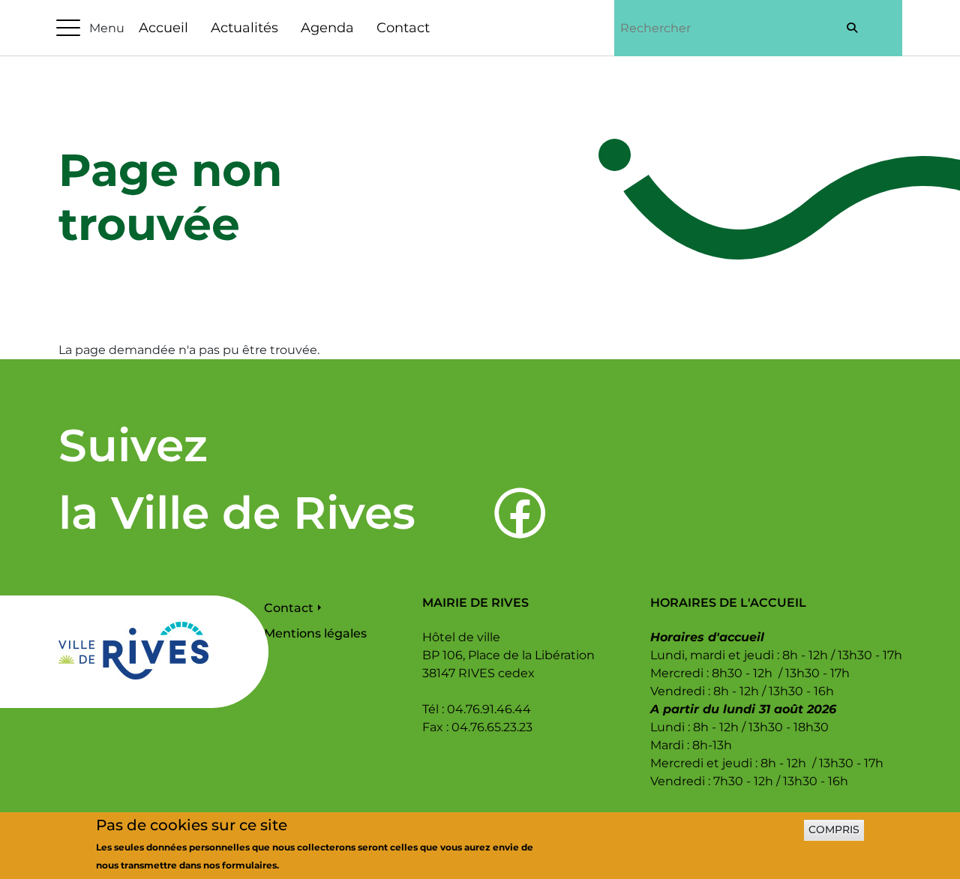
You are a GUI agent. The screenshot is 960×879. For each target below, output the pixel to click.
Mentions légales (315, 633)
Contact (403, 28)
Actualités (244, 28)
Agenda (327, 28)
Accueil (163, 28)
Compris (834, 830)
